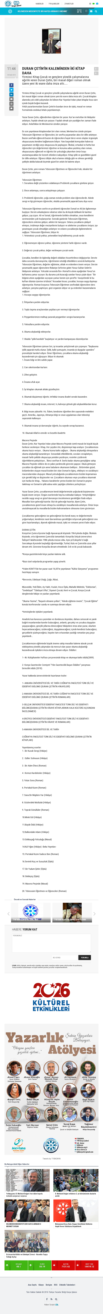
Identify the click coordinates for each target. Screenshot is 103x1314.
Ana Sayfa (32, 1285)
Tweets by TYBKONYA (52, 1159)
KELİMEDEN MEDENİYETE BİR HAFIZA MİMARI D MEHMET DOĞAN (46, 11)
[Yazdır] (11, 104)
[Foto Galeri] (97, 4)
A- (96, 73)
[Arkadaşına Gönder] (11, 99)
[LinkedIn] (11, 94)
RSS (55, 1285)
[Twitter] (11, 90)
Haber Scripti (49, 1304)
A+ (96, 69)
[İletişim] (91, 11)
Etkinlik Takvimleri (67, 1285)
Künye (41, 1285)
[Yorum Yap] (11, 108)
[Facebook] (11, 85)
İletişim (49, 1285)
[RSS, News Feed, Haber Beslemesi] (51, 1299)
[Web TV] (93, 4)
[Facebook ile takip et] (47, 1299)
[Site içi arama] (96, 11)
